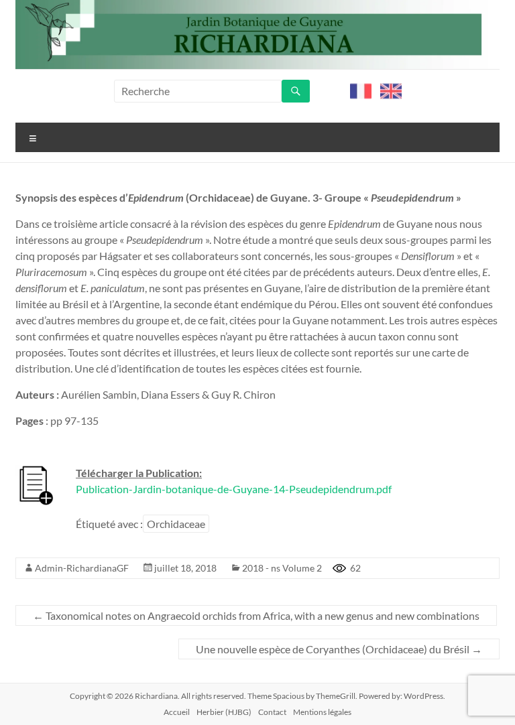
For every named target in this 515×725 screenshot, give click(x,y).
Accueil (177, 712)
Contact (272, 712)
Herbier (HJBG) (223, 712)
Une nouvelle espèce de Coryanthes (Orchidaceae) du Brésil (339, 649)
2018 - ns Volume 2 (282, 568)
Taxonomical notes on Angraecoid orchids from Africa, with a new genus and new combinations (256, 615)
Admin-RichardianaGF (82, 568)
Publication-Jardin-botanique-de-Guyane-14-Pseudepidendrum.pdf (234, 488)
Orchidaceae (176, 523)
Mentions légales (322, 712)
